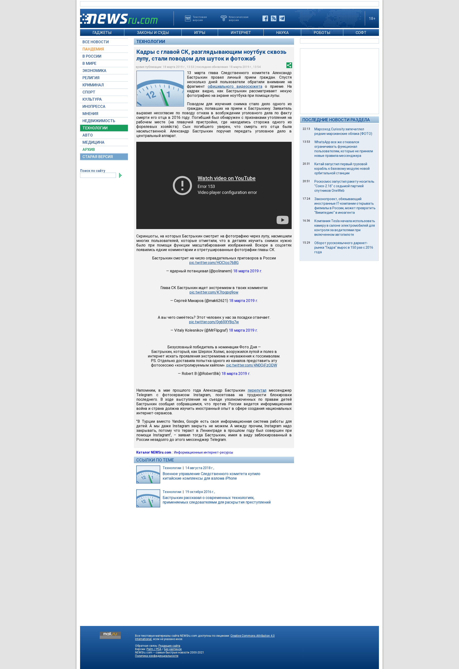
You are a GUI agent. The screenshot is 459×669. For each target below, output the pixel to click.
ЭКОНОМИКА (94, 70)
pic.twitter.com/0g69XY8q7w (214, 322)
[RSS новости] (273, 18)
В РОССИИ (91, 56)
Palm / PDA (154, 649)
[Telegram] (282, 18)
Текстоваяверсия (200, 18)
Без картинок (173, 649)
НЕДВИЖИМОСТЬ (98, 121)
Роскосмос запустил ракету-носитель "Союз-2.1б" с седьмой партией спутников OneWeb (344, 186)
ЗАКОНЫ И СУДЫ (153, 32)
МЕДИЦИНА (93, 142)
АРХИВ (88, 149)
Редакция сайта (169, 645)
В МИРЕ (89, 63)
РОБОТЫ (322, 32)
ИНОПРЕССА (93, 106)
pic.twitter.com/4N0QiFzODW (251, 365)
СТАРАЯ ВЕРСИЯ (97, 156)
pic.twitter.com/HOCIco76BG (214, 262)
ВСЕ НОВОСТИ (95, 42)
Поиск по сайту (92, 171)
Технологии (150, 41)
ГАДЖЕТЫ (102, 32)
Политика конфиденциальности (156, 656)
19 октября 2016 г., (200, 492)
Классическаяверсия (238, 18)
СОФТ (361, 32)
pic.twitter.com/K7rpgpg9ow (214, 292)
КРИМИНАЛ (93, 85)
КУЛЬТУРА (92, 99)
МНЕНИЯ (90, 113)
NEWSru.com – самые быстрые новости (162, 652)
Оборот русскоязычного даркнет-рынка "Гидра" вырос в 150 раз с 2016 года (343, 247)
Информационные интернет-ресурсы (203, 452)
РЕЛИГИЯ (90, 78)
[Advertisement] (339, 81)
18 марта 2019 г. (247, 271)
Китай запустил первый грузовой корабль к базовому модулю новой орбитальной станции (342, 168)
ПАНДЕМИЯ (93, 49)
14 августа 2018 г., (199, 468)
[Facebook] (265, 18)
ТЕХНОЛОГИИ (95, 128)
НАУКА (282, 32)
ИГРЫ (199, 32)
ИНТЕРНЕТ (241, 32)
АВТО (87, 135)
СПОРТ (88, 92)
